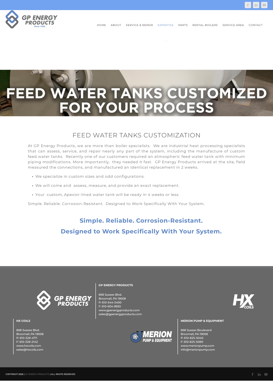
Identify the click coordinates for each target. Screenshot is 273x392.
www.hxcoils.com (28, 345)
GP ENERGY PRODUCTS (37, 374)
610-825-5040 (193, 338)
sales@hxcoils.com (29, 349)
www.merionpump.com (197, 345)
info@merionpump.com (198, 349)
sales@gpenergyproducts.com (120, 314)
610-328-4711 (28, 338)
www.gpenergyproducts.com (119, 310)
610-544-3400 (111, 302)
